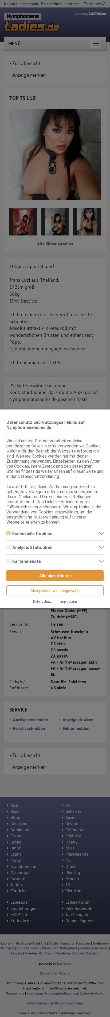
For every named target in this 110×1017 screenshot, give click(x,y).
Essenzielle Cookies (32, 533)
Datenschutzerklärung (38, 476)
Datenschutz (42, 602)
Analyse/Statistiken (32, 547)
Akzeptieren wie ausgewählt (55, 590)
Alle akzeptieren (55, 575)
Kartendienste (26, 561)
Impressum (68, 602)
